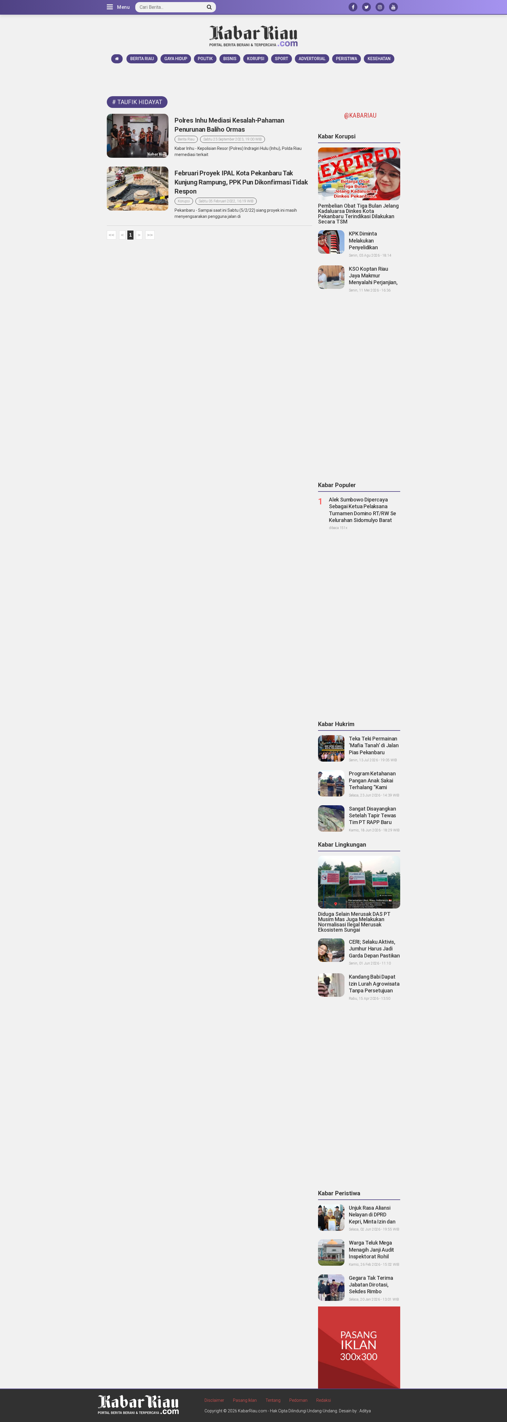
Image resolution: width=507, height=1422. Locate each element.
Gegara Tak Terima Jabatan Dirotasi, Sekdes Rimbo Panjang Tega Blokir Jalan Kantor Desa (372, 1292)
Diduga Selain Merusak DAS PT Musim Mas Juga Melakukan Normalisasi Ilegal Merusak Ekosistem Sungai (354, 922)
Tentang (273, 1400)
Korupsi (255, 58)
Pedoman (298, 1400)
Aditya (365, 1411)
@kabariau (360, 115)
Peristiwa (346, 58)
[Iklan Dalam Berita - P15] (359, 1347)
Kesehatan (379, 58)
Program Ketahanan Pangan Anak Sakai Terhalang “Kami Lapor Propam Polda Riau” (372, 787)
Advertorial (312, 58)
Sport (281, 58)
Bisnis (229, 58)
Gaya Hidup (175, 58)
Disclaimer (214, 1400)
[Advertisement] (253, 79)
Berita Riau (142, 58)
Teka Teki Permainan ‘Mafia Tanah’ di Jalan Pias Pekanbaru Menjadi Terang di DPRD (374, 752)
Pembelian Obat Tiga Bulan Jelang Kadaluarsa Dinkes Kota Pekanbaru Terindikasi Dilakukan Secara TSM (358, 214)
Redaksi (323, 1400)
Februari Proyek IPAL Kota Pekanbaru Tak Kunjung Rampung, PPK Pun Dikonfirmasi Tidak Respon (241, 182)
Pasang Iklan (245, 1400)
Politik (205, 58)
